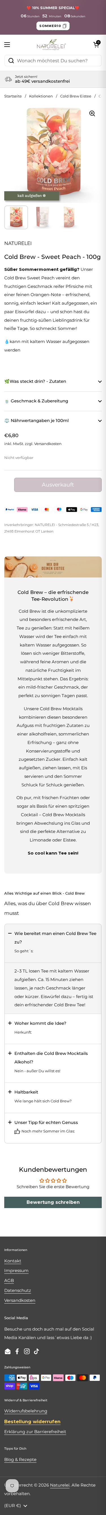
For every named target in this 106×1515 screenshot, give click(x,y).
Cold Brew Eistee (75, 96)
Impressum (16, 1270)
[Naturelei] (51, 44)
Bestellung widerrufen (32, 1421)
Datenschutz (17, 1290)
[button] (53, 943)
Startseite (13, 96)
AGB (9, 1280)
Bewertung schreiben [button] (53, 1202)
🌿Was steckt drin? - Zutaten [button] (35, 381)
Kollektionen (41, 96)
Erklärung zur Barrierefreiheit (35, 1431)
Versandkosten (48, 444)
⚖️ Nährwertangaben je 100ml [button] (36, 420)
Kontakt (12, 1260)
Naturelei (60, 1485)
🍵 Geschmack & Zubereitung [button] (36, 401)
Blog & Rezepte (20, 1459)
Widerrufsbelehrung (25, 1411)
